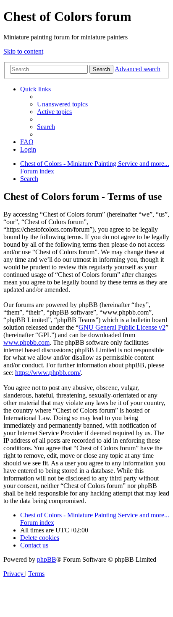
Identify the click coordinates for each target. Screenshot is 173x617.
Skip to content (23, 51)
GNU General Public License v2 (122, 327)
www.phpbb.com (26, 342)
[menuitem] (62, 104)
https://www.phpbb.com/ (48, 372)
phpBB (46, 559)
